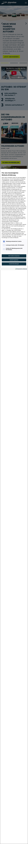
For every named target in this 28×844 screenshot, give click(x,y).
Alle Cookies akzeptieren (14, 255)
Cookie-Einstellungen (14, 263)
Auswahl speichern (14, 259)
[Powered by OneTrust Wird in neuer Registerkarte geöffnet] (21, 269)
